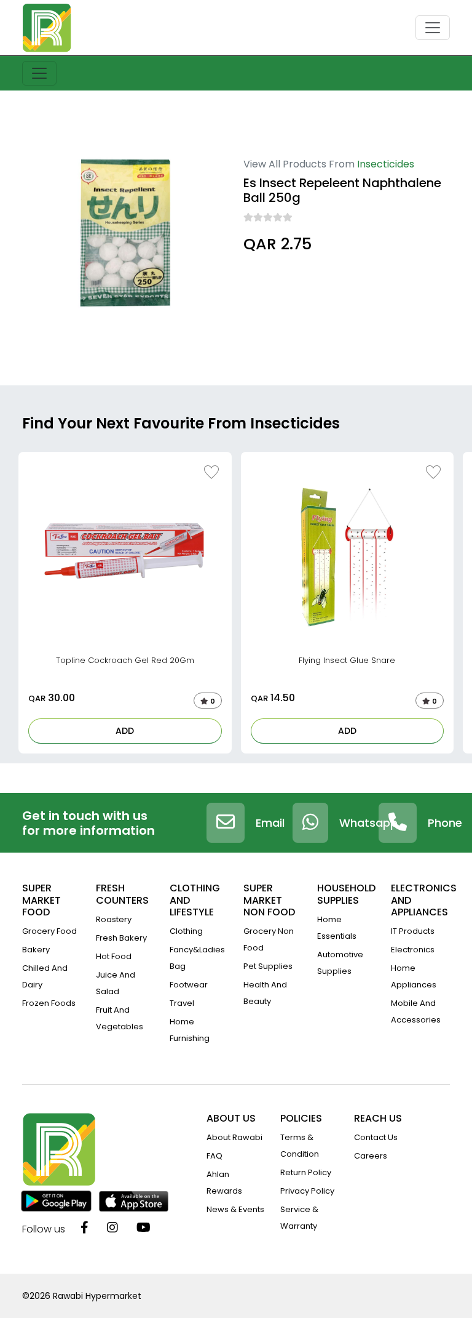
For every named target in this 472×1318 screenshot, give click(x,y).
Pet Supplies (268, 966)
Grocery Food (49, 931)
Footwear (189, 985)
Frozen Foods (49, 1003)
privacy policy (307, 1191)
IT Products (413, 931)
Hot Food (114, 956)
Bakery (36, 949)
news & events (235, 1209)
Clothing (186, 931)
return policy (305, 1172)
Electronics (413, 949)
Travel (182, 1003)
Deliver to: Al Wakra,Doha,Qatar (307, 278)
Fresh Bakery (121, 938)
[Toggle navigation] (432, 27)
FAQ (214, 1156)
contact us (376, 1137)
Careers (370, 1156)
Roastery (114, 919)
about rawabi (234, 1137)
